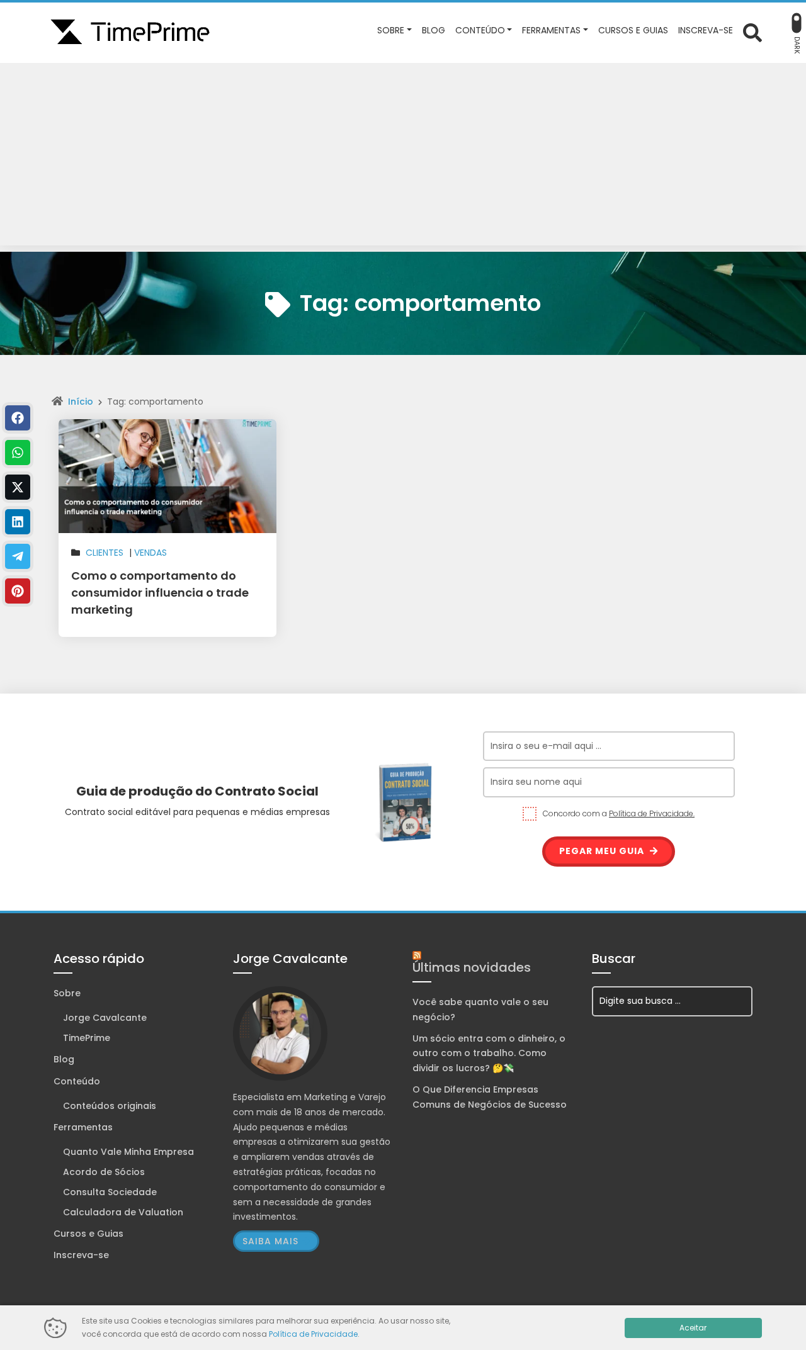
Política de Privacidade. (652, 813)
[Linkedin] (17, 521)
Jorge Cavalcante (105, 1017)
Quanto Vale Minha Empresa (128, 1151)
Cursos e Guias (88, 1233)
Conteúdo (77, 1081)
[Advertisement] (403, 157)
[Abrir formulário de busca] (752, 31)
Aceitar (693, 1327)
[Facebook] (17, 417)
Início (80, 401)
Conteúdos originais (109, 1106)
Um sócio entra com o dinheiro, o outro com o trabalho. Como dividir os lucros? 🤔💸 (488, 1053)
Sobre (67, 993)
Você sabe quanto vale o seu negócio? (480, 1009)
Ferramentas (83, 1127)
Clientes (104, 552)
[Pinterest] (17, 591)
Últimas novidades (471, 967)
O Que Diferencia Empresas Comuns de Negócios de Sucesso (489, 1097)
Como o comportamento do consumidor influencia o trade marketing (160, 592)
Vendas (150, 552)
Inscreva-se (81, 1255)
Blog (64, 1059)
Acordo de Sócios (104, 1172)
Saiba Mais (270, 1241)
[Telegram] (17, 556)
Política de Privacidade (313, 1334)
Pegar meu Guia (603, 851)
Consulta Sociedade (110, 1192)
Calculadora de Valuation (123, 1212)
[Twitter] (17, 487)
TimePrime (86, 1038)
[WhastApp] (17, 452)
